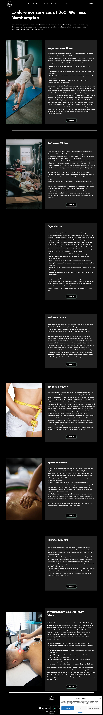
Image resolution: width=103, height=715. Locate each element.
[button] (100, 698)
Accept (68, 708)
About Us (53, 4)
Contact (73, 4)
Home (29, 4)
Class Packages (37, 4)
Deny (81, 708)
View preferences (94, 708)
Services (61, 4)
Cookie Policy (80, 712)
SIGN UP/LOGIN (92, 3)
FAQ (67, 4)
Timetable (46, 4)
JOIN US (71, 120)
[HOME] (9, 4)
